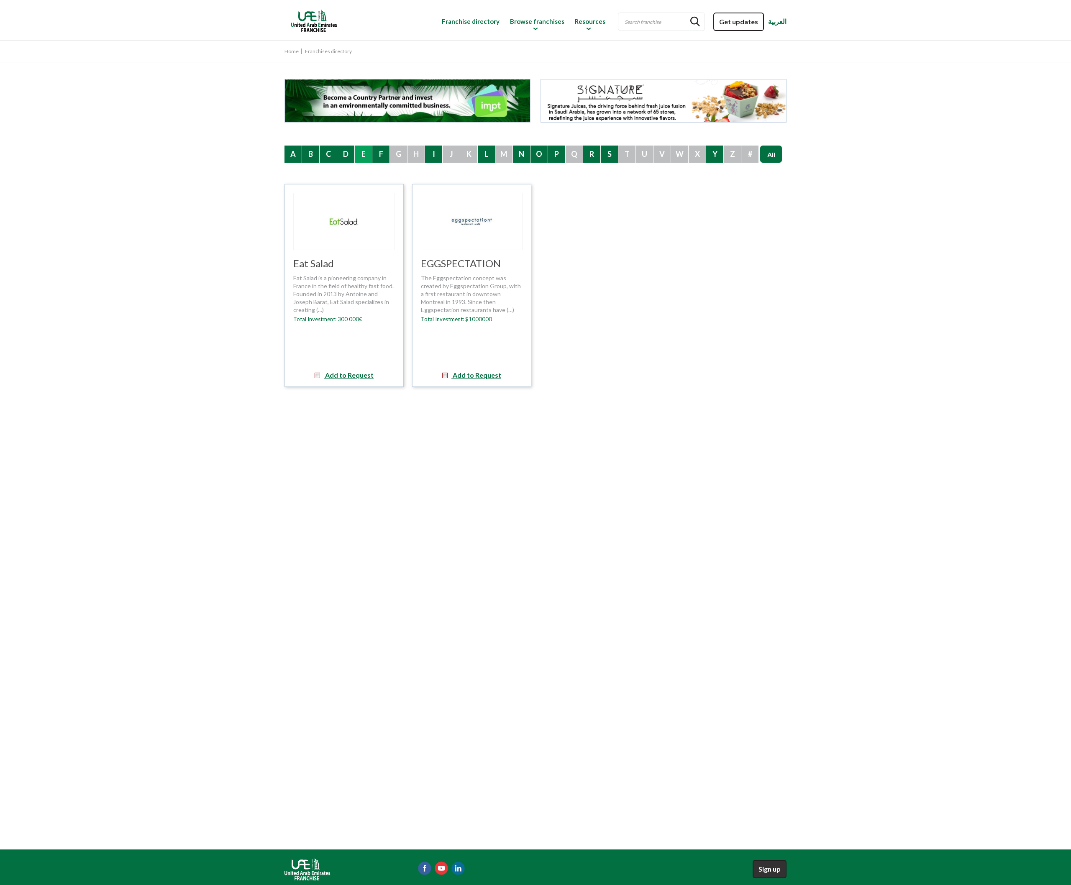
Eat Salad (313, 263)
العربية (777, 21)
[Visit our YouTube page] (441, 868)
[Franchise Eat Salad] (344, 221)
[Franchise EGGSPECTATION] (472, 221)
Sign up (769, 869)
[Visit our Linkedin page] (458, 868)
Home (291, 51)
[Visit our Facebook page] (424, 868)
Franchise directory (471, 21)
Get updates (738, 22)
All (771, 155)
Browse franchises (537, 21)
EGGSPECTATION (461, 263)
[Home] (345, 20)
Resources (590, 21)
